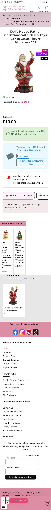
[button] (2, 251)
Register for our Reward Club (31, 162)
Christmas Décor (13, 18)
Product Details (20, 195)
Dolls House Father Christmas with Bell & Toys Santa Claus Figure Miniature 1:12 (14, 308)
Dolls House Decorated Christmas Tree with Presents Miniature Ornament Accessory (19, 252)
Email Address (12, 467)
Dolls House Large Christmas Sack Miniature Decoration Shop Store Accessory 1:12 (6, 255)
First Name (10, 458)
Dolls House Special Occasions (21, 15)
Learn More (23, 156)
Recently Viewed (12, 278)
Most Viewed (30, 278)
